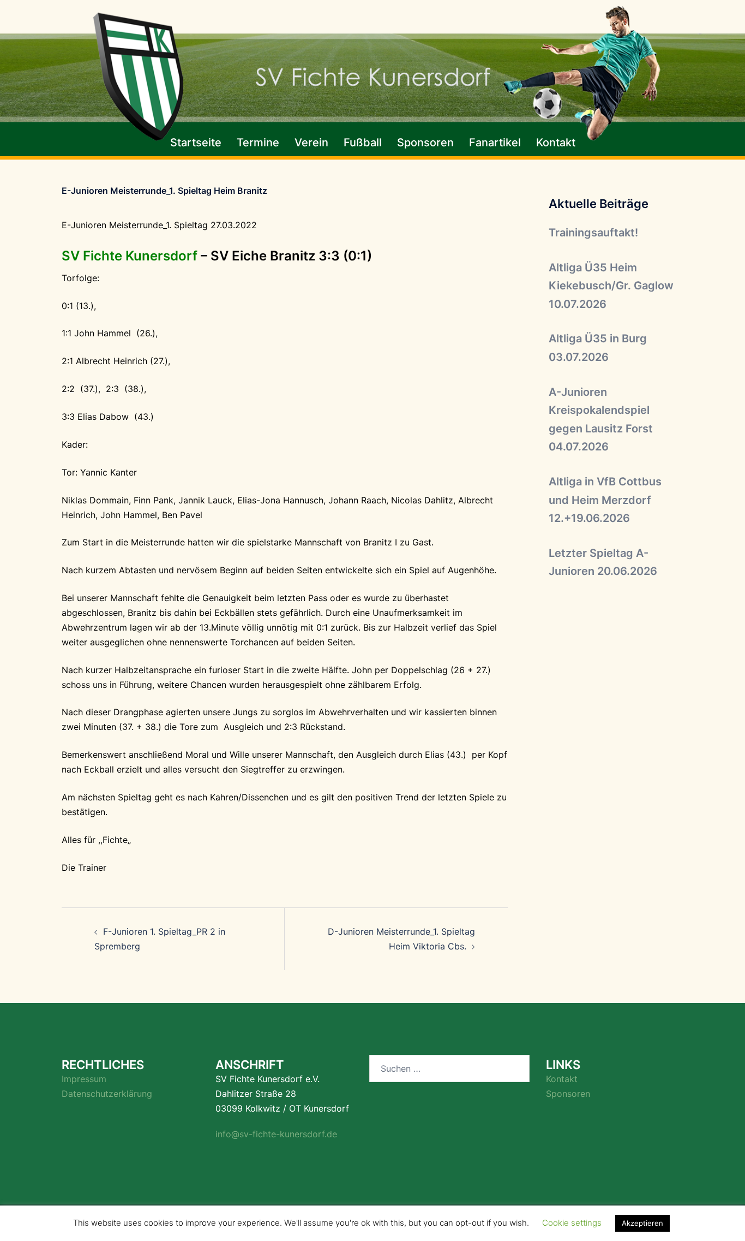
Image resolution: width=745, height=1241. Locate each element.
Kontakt (555, 142)
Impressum (84, 1078)
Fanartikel (495, 142)
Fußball (363, 142)
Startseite (195, 142)
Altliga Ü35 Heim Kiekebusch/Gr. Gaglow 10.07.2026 (611, 286)
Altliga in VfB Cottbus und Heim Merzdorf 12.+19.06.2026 (605, 500)
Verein (311, 142)
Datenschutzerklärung (107, 1093)
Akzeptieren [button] (642, 1223)
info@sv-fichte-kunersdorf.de (276, 1134)
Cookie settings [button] (572, 1223)
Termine (258, 142)
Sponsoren (425, 142)
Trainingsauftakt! (593, 232)
